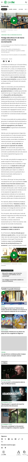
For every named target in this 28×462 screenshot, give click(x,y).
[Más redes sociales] (11, 61)
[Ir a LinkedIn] (12, 439)
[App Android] (6, 447)
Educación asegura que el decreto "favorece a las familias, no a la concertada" (12, 275)
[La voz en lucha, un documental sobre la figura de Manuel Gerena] (14, 372)
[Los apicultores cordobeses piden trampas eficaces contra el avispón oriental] (14, 343)
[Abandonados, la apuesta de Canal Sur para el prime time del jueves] (14, 394)
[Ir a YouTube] (16, 439)
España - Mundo (13, 9)
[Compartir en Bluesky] (9, 61)
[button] (14, 20)
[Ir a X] (6, 439)
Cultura (21, 9)
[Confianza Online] (24, 453)
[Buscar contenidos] (26, 2)
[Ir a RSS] (2, 442)
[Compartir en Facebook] (4, 61)
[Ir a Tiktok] (19, 439)
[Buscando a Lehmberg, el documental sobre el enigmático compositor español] (14, 416)
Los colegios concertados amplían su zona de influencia (12, 280)
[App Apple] (2, 447)
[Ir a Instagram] (9, 439)
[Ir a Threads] (22, 439)
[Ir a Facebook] (2, 439)
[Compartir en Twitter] (6, 61)
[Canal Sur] (9, 2)
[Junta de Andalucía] (18, 453)
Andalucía (4, 9)
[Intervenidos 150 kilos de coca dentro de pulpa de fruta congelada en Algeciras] (14, 321)
